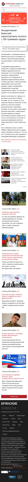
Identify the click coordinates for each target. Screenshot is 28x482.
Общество (11, 415)
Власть (4, 415)
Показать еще (14, 396)
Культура (14, 422)
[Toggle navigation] (4, 9)
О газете (4, 428)
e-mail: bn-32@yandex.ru (19, 468)
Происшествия (21, 415)
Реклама (12, 428)
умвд (9, 141)
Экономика (5, 418)
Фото (19, 425)
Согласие (4, 434)
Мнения (13, 418)
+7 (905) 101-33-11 (8, 466)
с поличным (4, 141)
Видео (13, 425)
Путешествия (5, 425)
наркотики (14, 139)
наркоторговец (22, 139)
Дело (19, 418)
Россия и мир (6, 422)
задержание (7, 139)
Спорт (21, 422)
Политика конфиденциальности (11, 431)
